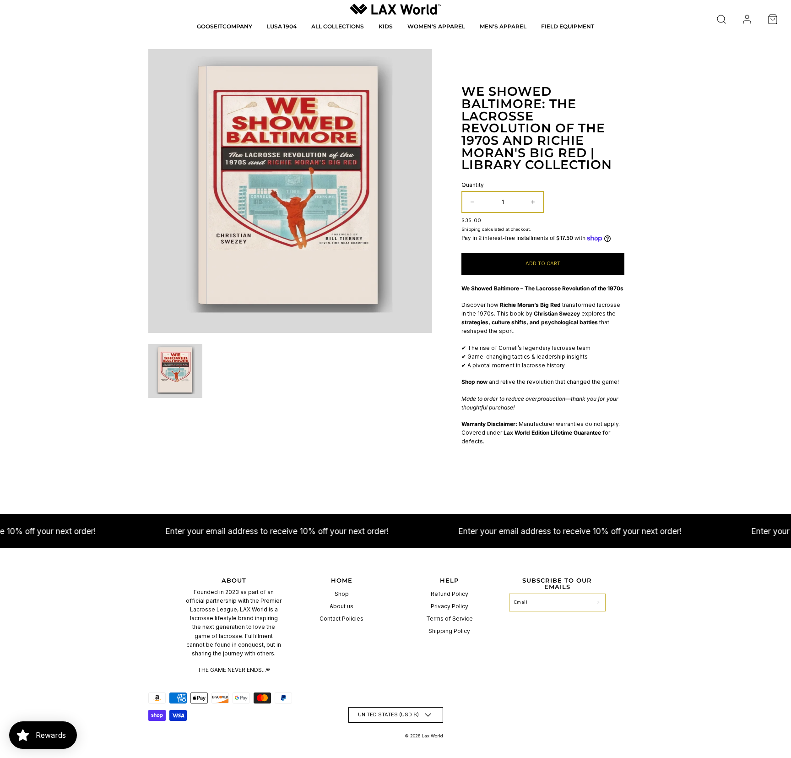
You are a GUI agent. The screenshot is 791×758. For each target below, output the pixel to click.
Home (341, 580)
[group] (175, 371)
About (234, 580)
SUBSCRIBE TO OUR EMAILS (557, 583)
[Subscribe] (598, 602)
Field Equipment (567, 26)
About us (341, 606)
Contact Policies (341, 618)
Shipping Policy (449, 630)
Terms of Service (449, 618)
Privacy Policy (449, 606)
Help (449, 580)
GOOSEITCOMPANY (224, 26)
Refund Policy (449, 593)
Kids (386, 26)
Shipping (471, 229)
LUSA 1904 (282, 26)
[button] (721, 19)
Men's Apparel (503, 26)
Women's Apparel (436, 26)
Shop (342, 593)
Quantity (472, 184)
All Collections (337, 26)
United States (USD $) (388, 714)
